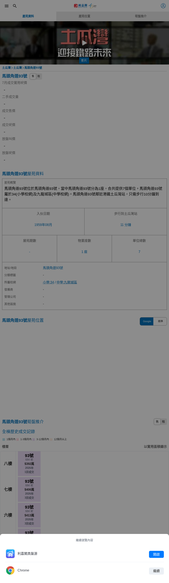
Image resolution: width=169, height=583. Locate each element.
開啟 (156, 554)
